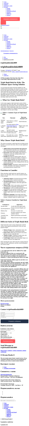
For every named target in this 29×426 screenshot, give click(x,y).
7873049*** (16, 70)
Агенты (6, 58)
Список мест (4, 334)
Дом (5, 57)
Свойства (6, 3)
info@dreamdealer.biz (6, 374)
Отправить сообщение (14, 321)
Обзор (5, 74)
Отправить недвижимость (10, 19)
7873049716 (8, 70)
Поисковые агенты (8, 341)
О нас (5, 1)
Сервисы (6, 4)
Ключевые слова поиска (7, 328)
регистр (12, 50)
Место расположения (6, 337)
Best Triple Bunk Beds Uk (12, 125)
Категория (3, 331)
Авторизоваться (5, 50)
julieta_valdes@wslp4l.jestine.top (20, 71)
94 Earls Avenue (5, 303)
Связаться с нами (8, 5)
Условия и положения (9, 368)
